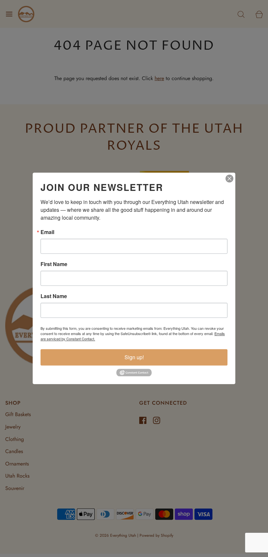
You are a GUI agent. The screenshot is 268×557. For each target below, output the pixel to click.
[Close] (229, 178)
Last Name (54, 296)
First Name (54, 264)
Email (47, 232)
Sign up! (134, 357)
